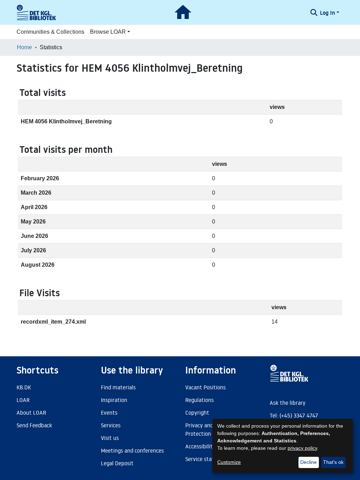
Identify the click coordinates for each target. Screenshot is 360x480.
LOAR (23, 399)
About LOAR (31, 412)
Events (109, 412)
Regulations (199, 399)
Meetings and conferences (132, 450)
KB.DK (24, 387)
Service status (202, 458)
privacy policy (302, 448)
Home (24, 47)
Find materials (118, 387)
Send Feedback (34, 425)
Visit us (110, 437)
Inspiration (114, 399)
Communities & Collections (50, 32)
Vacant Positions (205, 387)
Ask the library (288, 402)
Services (111, 425)
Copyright (197, 412)
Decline (308, 462)
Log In (327, 13)
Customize (229, 462)
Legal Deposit (117, 463)
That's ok (333, 462)
